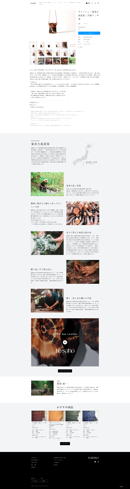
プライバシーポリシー (59, 460)
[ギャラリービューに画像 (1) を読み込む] (33, 45)
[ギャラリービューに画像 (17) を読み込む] (64, 60)
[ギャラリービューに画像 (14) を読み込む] (41, 60)
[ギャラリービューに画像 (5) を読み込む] (64, 45)
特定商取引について (34, 102)
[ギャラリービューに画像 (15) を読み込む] (48, 60)
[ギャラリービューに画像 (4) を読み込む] (56, 45)
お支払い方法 (34, 462)
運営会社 (56, 464)
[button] (73, 2)
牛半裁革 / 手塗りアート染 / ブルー (90, 423)
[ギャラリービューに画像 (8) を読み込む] (41, 53)
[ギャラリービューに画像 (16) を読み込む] (56, 60)
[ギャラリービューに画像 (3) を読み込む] (48, 45)
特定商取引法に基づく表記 (60, 457)
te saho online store (37, 485)
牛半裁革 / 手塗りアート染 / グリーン (73, 423)
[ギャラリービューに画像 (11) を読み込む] (64, 53)
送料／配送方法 (34, 460)
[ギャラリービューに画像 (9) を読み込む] (48, 53)
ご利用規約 (56, 462)
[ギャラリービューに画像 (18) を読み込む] (72, 60)
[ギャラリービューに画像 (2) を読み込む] (41, 45)
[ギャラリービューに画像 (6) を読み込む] (72, 45)
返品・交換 (33, 464)
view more (65, 443)
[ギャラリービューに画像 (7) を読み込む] (33, 53)
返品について (33, 104)
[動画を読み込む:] (65, 342)
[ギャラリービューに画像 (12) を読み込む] (72, 53)
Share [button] (81, 47)
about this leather (65, 370)
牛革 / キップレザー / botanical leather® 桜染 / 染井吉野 (56, 424)
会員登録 (33, 467)
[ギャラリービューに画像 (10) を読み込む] (56, 53)
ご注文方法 (33, 457)
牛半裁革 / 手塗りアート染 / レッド (39, 423)
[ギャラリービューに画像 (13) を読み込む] (33, 60)
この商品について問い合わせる (37, 107)
